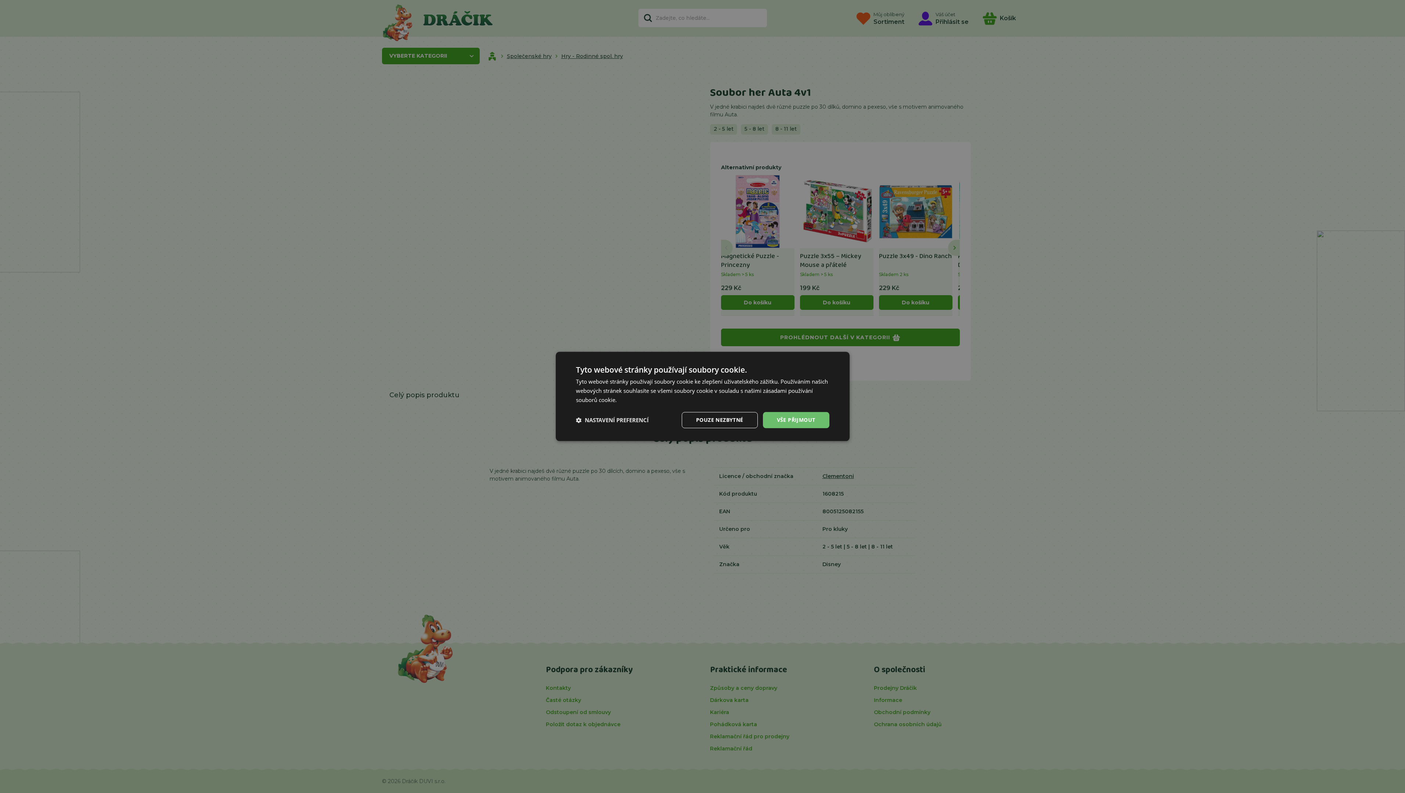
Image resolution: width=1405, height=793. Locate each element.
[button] (612, 420)
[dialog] (703, 396)
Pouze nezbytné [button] (719, 419)
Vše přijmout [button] (796, 419)
